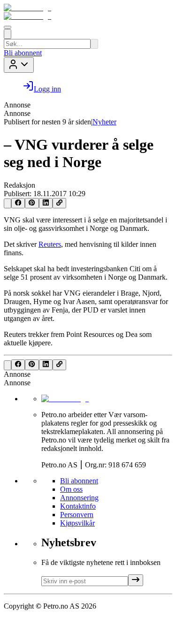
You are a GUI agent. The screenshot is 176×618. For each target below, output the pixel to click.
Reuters (49, 244)
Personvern (76, 515)
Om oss (71, 489)
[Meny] (7, 27)
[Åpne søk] (7, 34)
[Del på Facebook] (18, 203)
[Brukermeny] (19, 65)
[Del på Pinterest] (31, 203)
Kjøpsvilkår (77, 523)
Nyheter (104, 122)
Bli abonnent (23, 53)
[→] (135, 580)
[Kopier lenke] (59, 203)
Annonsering (79, 498)
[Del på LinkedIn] (46, 203)
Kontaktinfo (78, 506)
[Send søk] (94, 44)
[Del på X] (7, 203)
